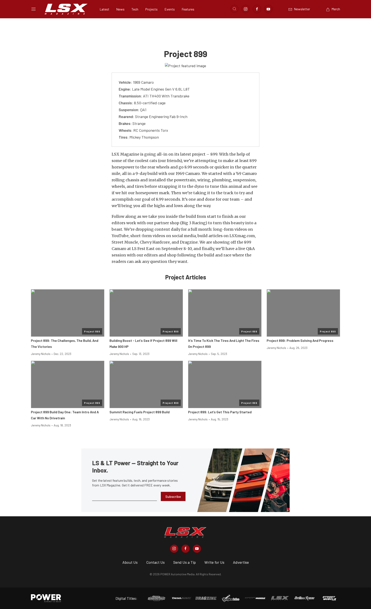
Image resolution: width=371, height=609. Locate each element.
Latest (104, 9)
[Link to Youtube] (268, 9)
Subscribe (173, 496)
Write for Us (214, 562)
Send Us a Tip (184, 562)
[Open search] (234, 9)
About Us (130, 562)
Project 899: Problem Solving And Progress (300, 340)
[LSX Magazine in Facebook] (185, 549)
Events (169, 9)
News (120, 9)
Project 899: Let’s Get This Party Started (220, 412)
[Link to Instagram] (246, 9)
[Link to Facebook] (257, 9)
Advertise (241, 562)
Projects (151, 9)
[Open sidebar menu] (33, 9)
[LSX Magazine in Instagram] (174, 549)
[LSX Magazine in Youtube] (197, 549)
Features (188, 9)
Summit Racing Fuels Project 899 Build (139, 412)
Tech (134, 9)
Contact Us (155, 562)
